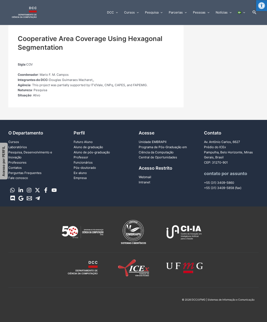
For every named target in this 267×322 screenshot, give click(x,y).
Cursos (129, 12)
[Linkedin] (21, 190)
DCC (110, 12)
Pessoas (199, 12)
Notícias (222, 12)
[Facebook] (46, 190)
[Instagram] (29, 190)
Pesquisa (152, 12)
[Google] (21, 198)
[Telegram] (38, 198)
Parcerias (176, 12)
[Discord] (13, 198)
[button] (261, 5)
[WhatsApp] (12, 190)
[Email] (29, 198)
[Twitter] (37, 190)
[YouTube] (54, 190)
